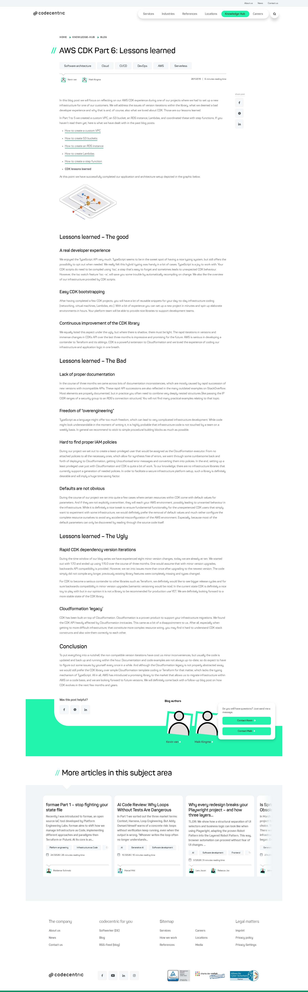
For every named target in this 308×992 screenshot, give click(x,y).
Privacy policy (244, 938)
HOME (63, 37)
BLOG (103, 37)
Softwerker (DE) (109, 930)
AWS (161, 66)
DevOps (142, 66)
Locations (211, 14)
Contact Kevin (245, 720)
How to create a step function (83, 161)
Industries (168, 14)
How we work (168, 938)
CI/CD (123, 66)
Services (148, 14)
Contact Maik (245, 731)
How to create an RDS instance (84, 146)
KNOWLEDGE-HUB (83, 37)
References (189, 14)
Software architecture (77, 66)
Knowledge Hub (235, 14)
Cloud (105, 66)
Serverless (180, 66)
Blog (102, 938)
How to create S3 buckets (81, 138)
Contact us (273, 3)
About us (248, 3)
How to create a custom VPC (83, 130)
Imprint (240, 930)
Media (199, 945)
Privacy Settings (246, 945)
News (260, 3)
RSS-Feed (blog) (109, 945)
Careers (258, 14)
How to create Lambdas (79, 153)
